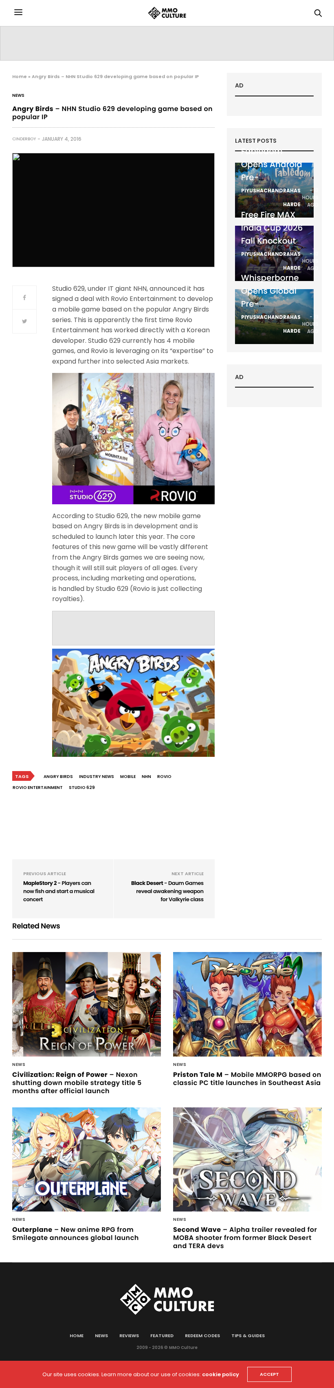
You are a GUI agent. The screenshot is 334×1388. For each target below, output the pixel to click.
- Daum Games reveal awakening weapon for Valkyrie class (167, 891)
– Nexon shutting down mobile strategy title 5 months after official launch (77, 1083)
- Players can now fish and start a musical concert (58, 891)
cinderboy (24, 139)
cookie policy (220, 1374)
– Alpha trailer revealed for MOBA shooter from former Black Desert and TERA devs (245, 1238)
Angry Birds (58, 777)
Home (19, 76)
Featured (162, 1335)
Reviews (129, 1335)
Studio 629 (82, 787)
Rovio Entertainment (38, 787)
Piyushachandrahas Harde (271, 197)
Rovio (164, 777)
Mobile (128, 777)
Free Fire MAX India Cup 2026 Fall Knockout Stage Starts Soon (272, 240)
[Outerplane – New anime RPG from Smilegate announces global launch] (86, 1159)
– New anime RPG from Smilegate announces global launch (75, 1233)
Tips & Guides (248, 1335)
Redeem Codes (202, 1335)
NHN (146, 777)
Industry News (96, 777)
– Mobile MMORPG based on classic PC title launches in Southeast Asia (247, 1078)
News (18, 96)
